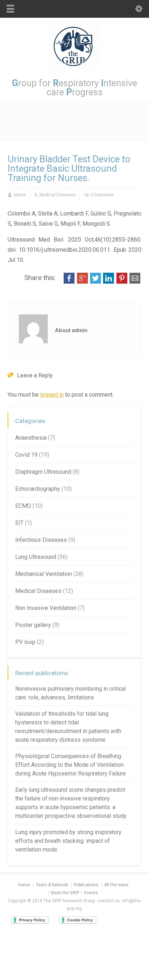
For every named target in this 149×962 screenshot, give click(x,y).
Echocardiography (37, 488)
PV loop (25, 642)
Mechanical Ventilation (43, 573)
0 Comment (102, 194)
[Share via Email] (134, 281)
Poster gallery (33, 625)
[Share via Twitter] (95, 281)
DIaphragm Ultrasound (43, 471)
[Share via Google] (82, 281)
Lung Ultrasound (35, 556)
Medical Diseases (57, 194)
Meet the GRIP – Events (74, 892)
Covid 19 (26, 454)
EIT (19, 522)
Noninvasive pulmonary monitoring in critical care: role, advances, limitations (70, 693)
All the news (116, 884)
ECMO (23, 505)
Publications (86, 884)
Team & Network (52, 884)
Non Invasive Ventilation (45, 608)
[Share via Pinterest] (121, 281)
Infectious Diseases (41, 539)
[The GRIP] (74, 67)
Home (24, 884)
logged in (52, 394)
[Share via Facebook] (69, 281)
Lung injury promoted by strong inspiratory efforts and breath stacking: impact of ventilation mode (68, 841)
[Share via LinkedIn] (108, 281)
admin (19, 194)
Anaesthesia (31, 437)
